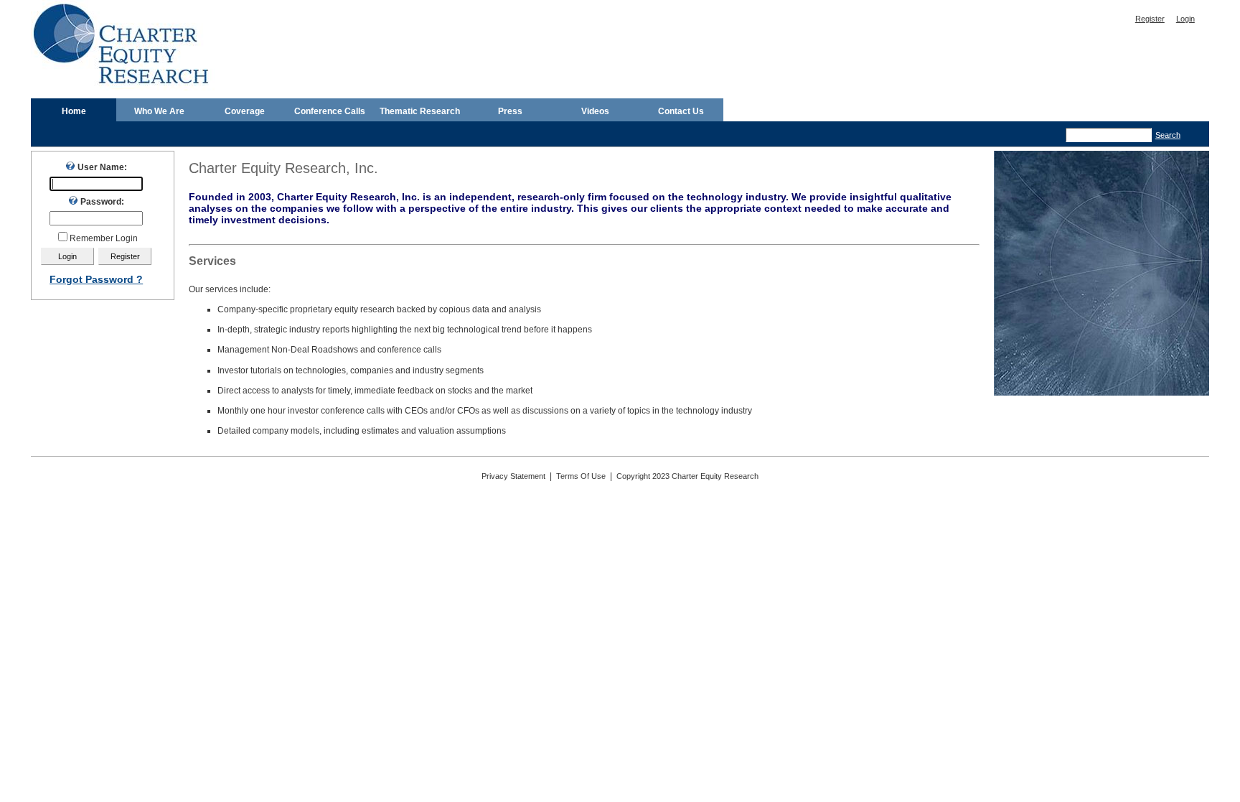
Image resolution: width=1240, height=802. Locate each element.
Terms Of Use (581, 476)
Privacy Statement (513, 476)
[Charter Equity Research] (124, 88)
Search (1167, 135)
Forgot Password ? (96, 279)
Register (1150, 18)
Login (1185, 18)
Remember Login (104, 238)
